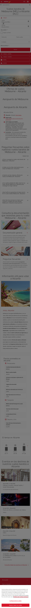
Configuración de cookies (15, 601)
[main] (15, 596)
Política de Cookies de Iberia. (21, 596)
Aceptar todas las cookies (15, 605)
